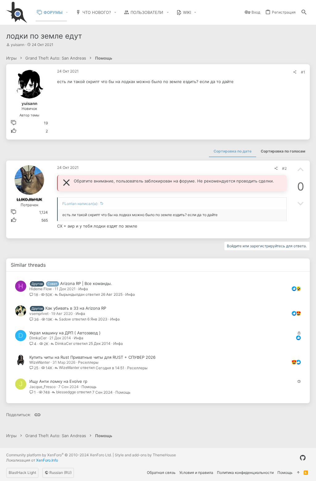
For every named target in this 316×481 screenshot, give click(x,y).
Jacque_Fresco (42, 386)
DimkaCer (38, 338)
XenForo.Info (47, 460)
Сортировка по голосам (283, 151)
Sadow (65, 319)
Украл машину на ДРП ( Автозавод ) (65, 332)
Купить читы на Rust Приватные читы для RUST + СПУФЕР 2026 (92, 357)
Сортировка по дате (233, 151)
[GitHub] (302, 457)
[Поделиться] (295, 72)
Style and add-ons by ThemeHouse (145, 455)
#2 (284, 168)
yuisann (17, 44)
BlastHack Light (22, 472)
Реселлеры (88, 362)
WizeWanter (39, 362)
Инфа (83, 289)
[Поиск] (304, 12)
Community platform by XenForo (59, 455)
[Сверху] (298, 472)
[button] (67, 12)
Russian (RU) (60, 472)
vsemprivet (38, 313)
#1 (303, 72)
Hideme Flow (40, 289)
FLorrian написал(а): (80, 203)
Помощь (89, 386)
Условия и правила (196, 472)
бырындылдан (72, 295)
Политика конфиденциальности (245, 472)
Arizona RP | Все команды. (86, 283)
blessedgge (66, 392)
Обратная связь (161, 472)
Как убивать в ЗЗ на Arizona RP (75, 308)
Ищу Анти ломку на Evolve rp (58, 381)
